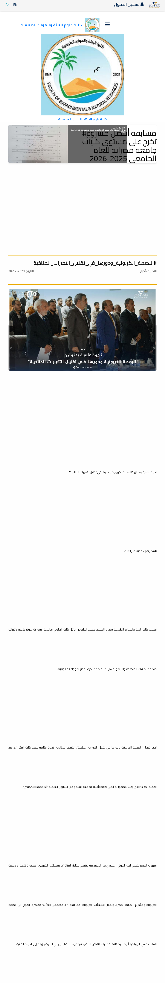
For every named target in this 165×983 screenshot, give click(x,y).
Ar (7, 4)
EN (15, 4)
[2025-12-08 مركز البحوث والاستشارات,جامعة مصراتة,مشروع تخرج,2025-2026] (38, 144)
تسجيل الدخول (127, 4)
